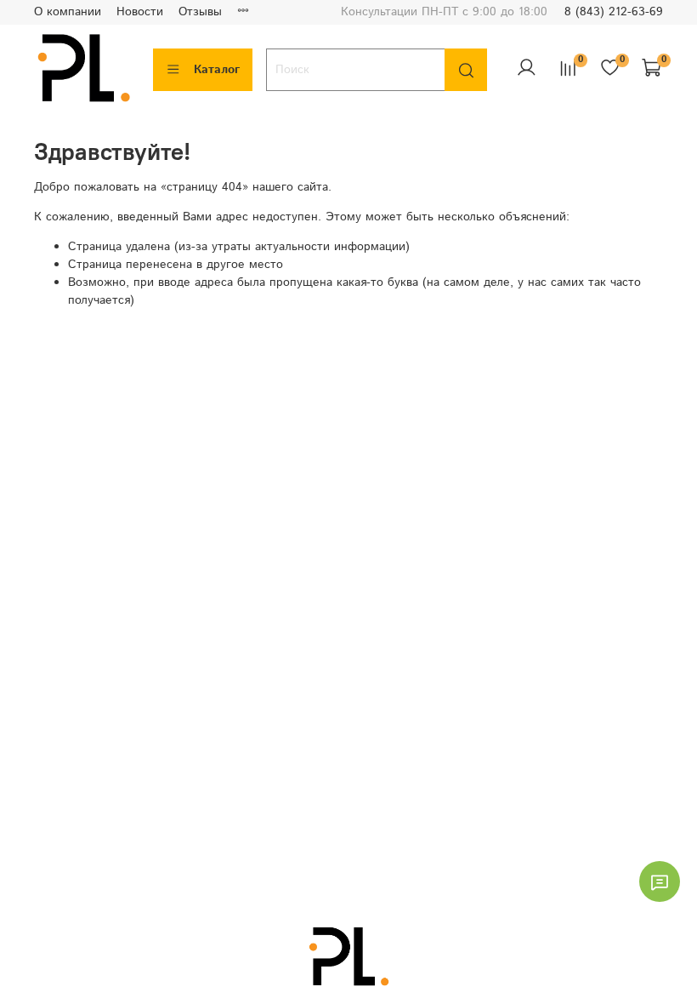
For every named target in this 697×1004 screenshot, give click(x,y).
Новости (139, 11)
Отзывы (200, 11)
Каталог (217, 69)
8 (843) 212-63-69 (613, 11)
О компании (67, 11)
